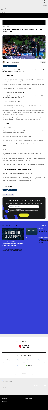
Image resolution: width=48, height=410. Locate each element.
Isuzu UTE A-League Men (8, 194)
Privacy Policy (18, 209)
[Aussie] (29, 360)
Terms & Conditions (28, 398)
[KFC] (19, 360)
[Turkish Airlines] (24, 346)
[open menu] (1, 6)
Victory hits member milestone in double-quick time (12, 244)
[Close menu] (45, 403)
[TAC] (19, 365)
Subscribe (2, 12)
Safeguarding (4, 401)
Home (3, 26)
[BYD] (40, 360)
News (8, 26)
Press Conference (12, 65)
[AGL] (8, 360)
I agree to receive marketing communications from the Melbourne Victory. (24, 211)
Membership (3, 8)
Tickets (1, 9)
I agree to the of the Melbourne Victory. (21, 209)
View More (43, 225)
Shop (1, 11)
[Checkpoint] (29, 365)
